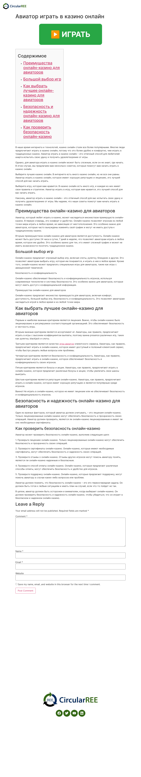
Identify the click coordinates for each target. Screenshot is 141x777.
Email (19, 562)
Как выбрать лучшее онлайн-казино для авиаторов (38, 93)
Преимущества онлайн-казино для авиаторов (41, 67)
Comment (21, 516)
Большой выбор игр (42, 79)
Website (19, 573)
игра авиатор (66, 343)
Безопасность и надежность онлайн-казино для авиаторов (41, 113)
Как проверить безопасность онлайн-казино (37, 132)
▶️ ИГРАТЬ (70, 34)
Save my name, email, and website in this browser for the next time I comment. (59, 584)
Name (19, 551)
